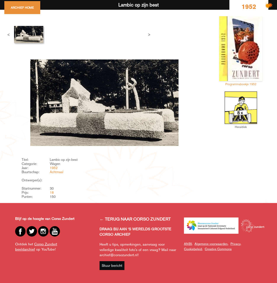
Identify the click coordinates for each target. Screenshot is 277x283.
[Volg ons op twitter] (32, 231)
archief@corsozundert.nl (119, 255)
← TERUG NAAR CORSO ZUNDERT (135, 219)
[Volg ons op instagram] (43, 231)
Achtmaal (56, 172)
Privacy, (235, 244)
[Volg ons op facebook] (20, 231)
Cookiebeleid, (193, 249)
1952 (54, 168)
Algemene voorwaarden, (211, 244)
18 (52, 192)
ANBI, (188, 244)
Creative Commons (218, 249)
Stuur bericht (112, 265)
